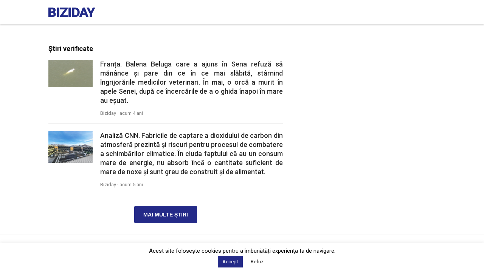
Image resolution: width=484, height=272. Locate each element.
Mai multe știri (165, 215)
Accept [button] (230, 261)
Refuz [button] (257, 261)
